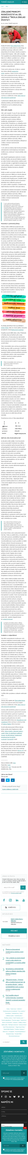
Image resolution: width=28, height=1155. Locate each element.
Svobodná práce (18, 1016)
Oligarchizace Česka (20, 1027)
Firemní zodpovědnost (6, 1020)
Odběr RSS (12, 907)
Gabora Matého (7, 724)
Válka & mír (5, 1032)
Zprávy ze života (22, 1025)
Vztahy (7, 1009)
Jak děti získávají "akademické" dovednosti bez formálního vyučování (11, 737)
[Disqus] (14, 813)
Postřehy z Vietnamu (19, 1029)
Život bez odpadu (16, 1020)
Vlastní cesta (13, 1009)
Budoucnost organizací (17, 330)
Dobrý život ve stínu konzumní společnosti (13, 97)
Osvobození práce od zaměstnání (10, 1011)
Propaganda (11, 1032)
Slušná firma (23, 1020)
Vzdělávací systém (10, 1016)
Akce (14, 763)
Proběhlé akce (14, 936)
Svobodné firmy (15, 1013)
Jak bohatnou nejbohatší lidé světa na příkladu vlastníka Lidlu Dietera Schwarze (15, 971)
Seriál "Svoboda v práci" (18, 1018)
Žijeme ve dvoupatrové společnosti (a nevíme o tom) (14, 950)
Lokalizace (15, 1022)
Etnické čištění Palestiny (9, 1029)
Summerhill (10, 739)
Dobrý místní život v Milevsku (17, 920)
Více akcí (14, 931)
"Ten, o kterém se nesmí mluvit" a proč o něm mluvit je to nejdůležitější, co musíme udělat (15, 960)
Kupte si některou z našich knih (10, 789)
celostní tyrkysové (7, 619)
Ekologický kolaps (10, 1034)
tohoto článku (5, 328)
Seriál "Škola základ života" (9, 1027)
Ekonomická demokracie (14, 1036)
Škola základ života (15, 46)
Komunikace (8, 1013)
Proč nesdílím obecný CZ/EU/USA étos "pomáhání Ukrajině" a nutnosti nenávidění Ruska (15, 999)
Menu (25, 2)
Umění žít (19, 1009)
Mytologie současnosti (13, 1025)
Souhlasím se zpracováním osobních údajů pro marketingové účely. (13, 892)
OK (23, 887)
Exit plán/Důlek (18, 1034)
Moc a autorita (21, 1011)
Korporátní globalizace (20, 1032)
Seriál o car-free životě (7, 1022)
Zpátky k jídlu (4, 1025)
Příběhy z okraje (22, 1022)
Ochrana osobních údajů (16, 893)
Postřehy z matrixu (8, 1018)
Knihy (8, 765)
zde (10, 767)
